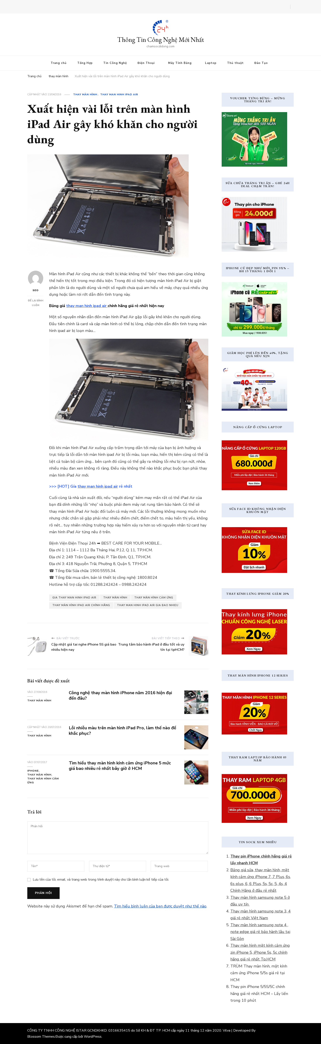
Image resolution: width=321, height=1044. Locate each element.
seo (36, 290)
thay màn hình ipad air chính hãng (81, 605)
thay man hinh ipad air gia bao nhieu (147, 605)
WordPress (93, 1036)
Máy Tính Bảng (180, 63)
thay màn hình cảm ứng (153, 597)
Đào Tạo (261, 63)
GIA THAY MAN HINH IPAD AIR (74, 597)
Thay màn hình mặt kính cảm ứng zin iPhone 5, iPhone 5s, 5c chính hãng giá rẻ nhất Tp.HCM (260, 952)
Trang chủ (59, 63)
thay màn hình (85, 94)
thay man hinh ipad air (119, 94)
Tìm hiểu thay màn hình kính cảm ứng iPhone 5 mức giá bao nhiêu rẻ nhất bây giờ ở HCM (120, 765)
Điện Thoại (146, 63)
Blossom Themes (41, 1036)
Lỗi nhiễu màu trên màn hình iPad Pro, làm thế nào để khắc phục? (122, 730)
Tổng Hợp (85, 63)
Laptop (210, 63)
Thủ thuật (235, 63)
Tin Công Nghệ (115, 63)
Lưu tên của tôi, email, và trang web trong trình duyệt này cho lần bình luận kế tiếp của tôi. (101, 879)
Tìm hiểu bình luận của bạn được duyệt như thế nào (160, 906)
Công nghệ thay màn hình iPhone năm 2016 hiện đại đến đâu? (120, 695)
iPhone (33, 770)
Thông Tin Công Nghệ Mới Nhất (160, 39)
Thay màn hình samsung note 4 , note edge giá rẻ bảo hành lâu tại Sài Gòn (260, 931)
